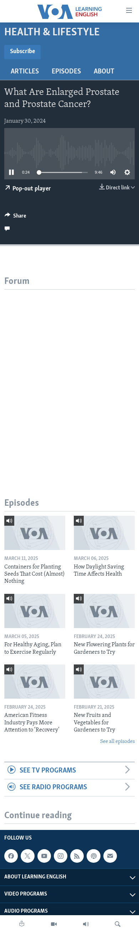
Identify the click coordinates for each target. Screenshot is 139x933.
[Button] (15, 217)
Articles (25, 71)
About (104, 71)
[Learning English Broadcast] (86, 924)
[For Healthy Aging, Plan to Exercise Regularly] (34, 611)
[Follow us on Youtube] (44, 856)
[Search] (117, 924)
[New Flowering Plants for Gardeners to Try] (104, 611)
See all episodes (117, 741)
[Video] (54, 924)
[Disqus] (69, 379)
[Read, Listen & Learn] (22, 924)
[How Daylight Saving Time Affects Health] (104, 533)
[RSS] (77, 856)
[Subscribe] (110, 856)
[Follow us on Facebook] (11, 856)
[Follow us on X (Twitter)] (27, 856)
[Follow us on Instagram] (60, 856)
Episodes (66, 71)
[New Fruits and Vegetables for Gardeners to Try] (104, 681)
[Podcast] (93, 856)
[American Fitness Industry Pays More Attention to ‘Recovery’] (34, 681)
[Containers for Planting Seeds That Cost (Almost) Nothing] (34, 533)
